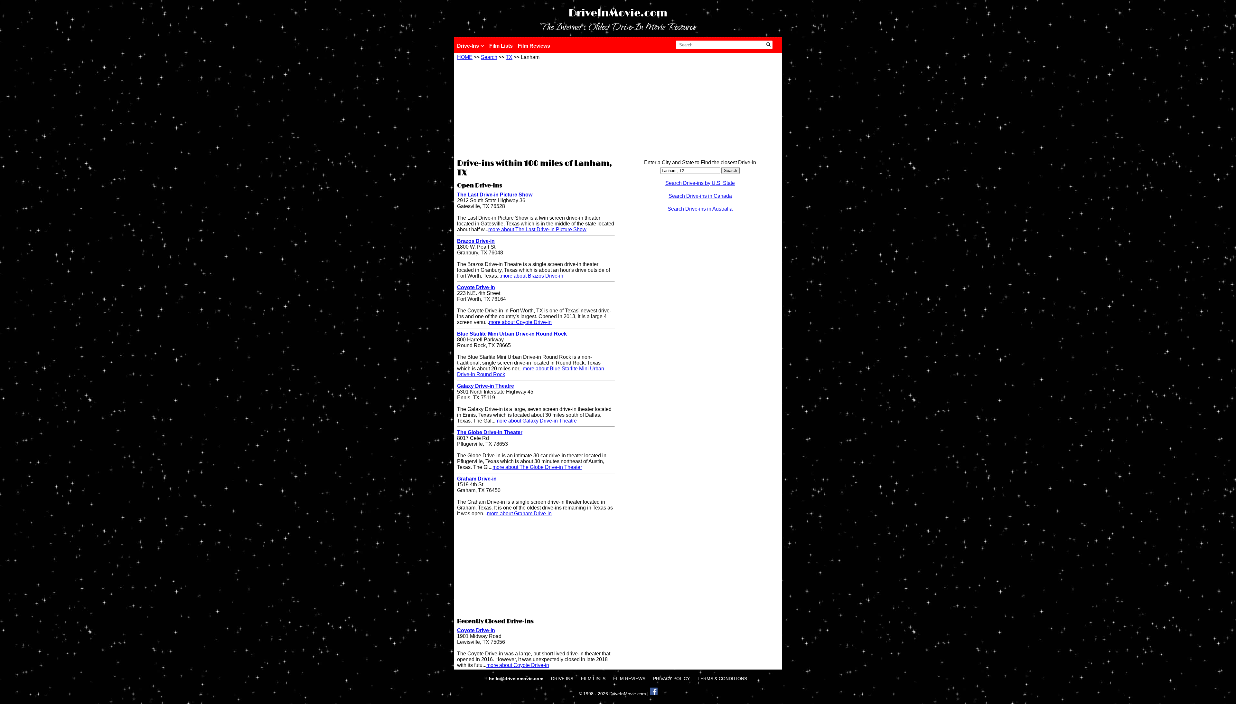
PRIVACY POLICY (671, 678)
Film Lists (501, 46)
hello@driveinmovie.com (517, 678)
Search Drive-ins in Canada (700, 196)
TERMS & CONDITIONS (722, 678)
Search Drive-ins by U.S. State (700, 183)
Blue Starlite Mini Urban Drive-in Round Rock (512, 334)
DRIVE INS (562, 678)
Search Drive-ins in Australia (700, 209)
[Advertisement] (536, 108)
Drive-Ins (468, 46)
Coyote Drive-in (476, 287)
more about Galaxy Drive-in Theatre (536, 420)
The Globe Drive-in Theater (489, 432)
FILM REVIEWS (629, 678)
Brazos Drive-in (476, 241)
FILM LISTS (593, 678)
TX (509, 57)
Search (489, 57)
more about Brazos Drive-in (532, 276)
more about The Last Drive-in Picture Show (537, 229)
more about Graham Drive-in (519, 513)
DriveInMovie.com (618, 13)
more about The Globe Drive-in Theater (537, 467)
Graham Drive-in (477, 478)
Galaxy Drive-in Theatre (485, 386)
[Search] (768, 45)
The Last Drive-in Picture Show (494, 194)
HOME (465, 57)
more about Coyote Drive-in (520, 322)
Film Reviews (534, 46)
